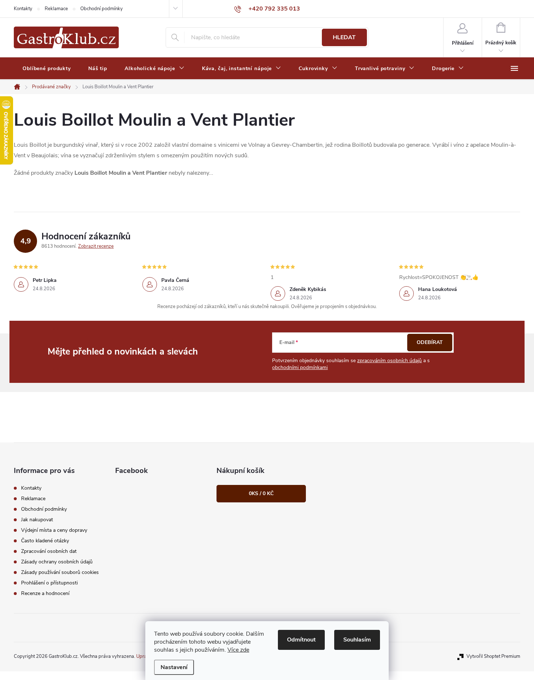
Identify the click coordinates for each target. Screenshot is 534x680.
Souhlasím (357, 640)
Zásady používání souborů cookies (60, 572)
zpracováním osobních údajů (389, 360)
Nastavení (174, 667)
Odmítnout (301, 640)
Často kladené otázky (45, 540)
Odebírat (430, 342)
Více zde (238, 650)
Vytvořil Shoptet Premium (493, 656)
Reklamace (56, 8)
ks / (261, 493)
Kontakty (23, 8)
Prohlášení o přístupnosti (49, 582)
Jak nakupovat (37, 519)
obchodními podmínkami (300, 367)
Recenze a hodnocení (45, 593)
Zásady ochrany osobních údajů (57, 561)
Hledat (344, 37)
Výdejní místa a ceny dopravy (54, 530)
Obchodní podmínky (101, 8)
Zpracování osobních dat (49, 551)
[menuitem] (47, 68)
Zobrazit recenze (96, 246)
